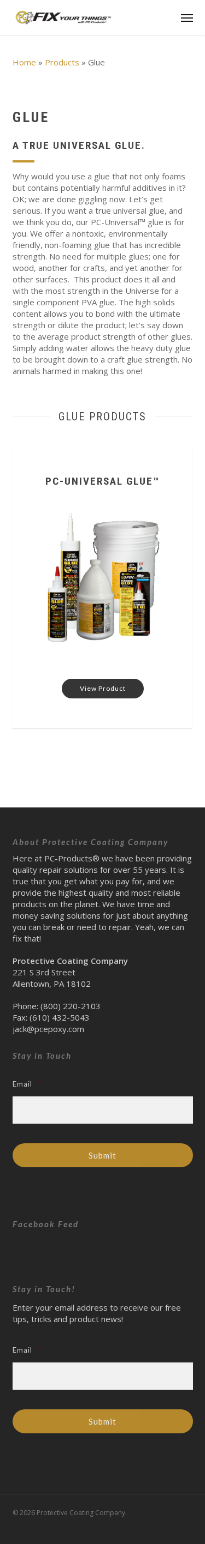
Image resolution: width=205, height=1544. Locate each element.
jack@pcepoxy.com (48, 1028)
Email (26, 1083)
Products (62, 62)
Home (24, 62)
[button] (187, 17)
